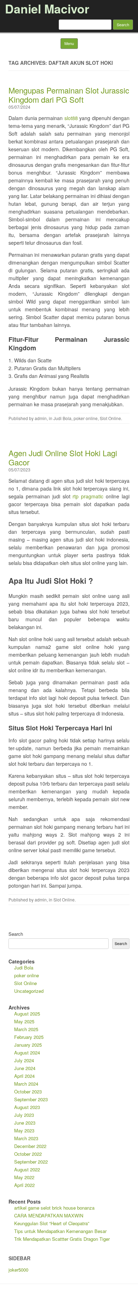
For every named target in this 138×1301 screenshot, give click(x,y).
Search (15, 934)
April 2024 (24, 1076)
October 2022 (28, 1153)
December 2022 (30, 1146)
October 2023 (28, 1091)
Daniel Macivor (47, 8)
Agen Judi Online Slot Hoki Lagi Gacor (62, 457)
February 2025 (29, 1037)
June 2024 (24, 1068)
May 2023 (24, 1130)
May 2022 (24, 1177)
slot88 (71, 117)
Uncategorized (29, 991)
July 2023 (24, 1114)
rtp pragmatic (88, 496)
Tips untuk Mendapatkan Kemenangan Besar (60, 1231)
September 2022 (31, 1161)
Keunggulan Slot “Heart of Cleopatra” (51, 1223)
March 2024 (26, 1083)
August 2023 (27, 1107)
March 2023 (26, 1138)
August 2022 (27, 1169)
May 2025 (24, 1021)
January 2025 (28, 1044)
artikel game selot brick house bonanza (54, 1207)
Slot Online (110, 418)
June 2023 (24, 1122)
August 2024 (27, 1052)
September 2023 (31, 1099)
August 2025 (27, 1013)
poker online (86, 418)
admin (41, 418)
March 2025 (26, 1029)
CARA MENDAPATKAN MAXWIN (48, 1215)
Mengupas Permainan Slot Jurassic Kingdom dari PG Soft (68, 95)
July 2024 (24, 1060)
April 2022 (24, 1185)
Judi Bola (62, 418)
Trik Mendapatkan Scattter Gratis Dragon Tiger (62, 1238)
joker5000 (18, 1269)
